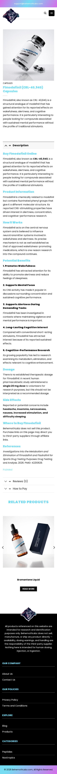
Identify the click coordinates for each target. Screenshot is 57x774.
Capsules (8, 83)
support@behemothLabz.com (28, 3)
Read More (28, 589)
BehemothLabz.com (22, 769)
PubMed (7, 469)
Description (20, 145)
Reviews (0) (20, 481)
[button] (45, 13)
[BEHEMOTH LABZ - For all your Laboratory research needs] (13, 16)
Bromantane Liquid (28, 579)
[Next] (54, 553)
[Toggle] (6, 145)
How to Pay (20, 488)
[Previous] (3, 553)
